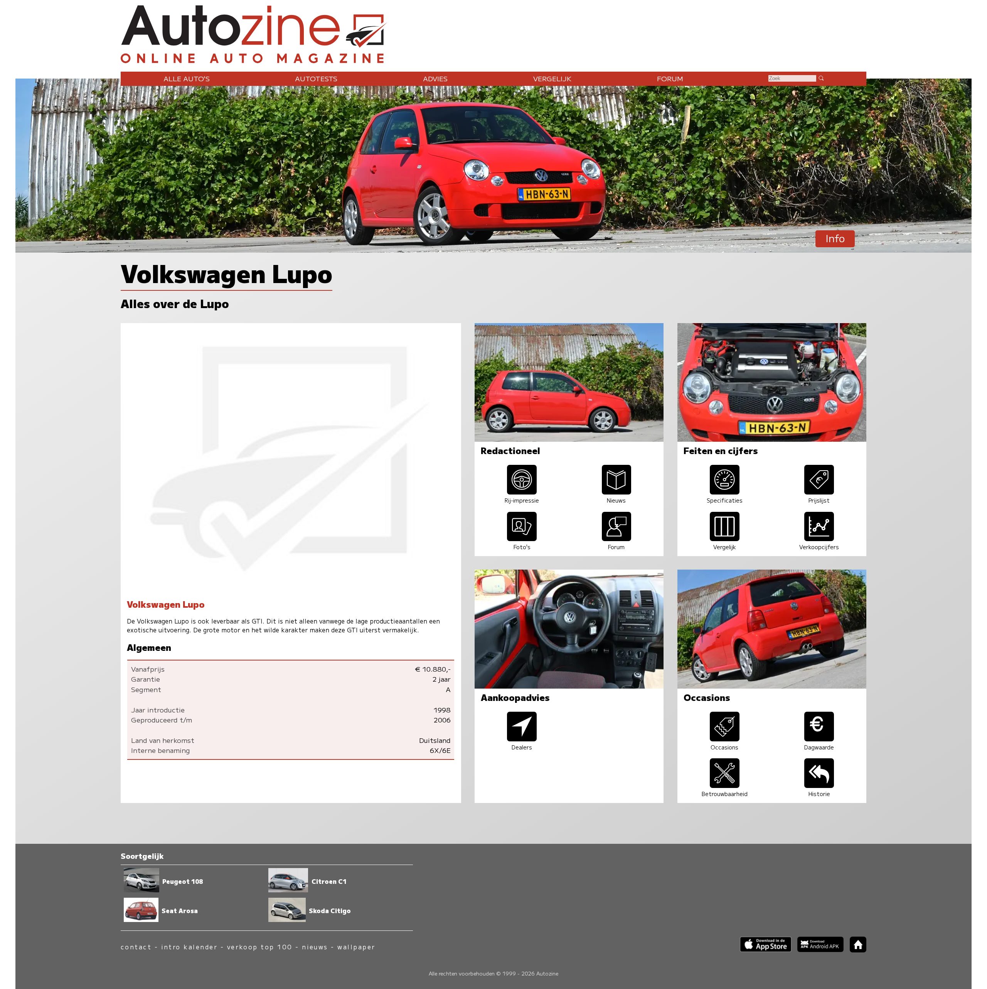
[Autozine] (493, 32)
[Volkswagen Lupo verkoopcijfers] (819, 538)
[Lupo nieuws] (616, 491)
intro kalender (189, 946)
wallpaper (356, 946)
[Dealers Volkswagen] (522, 738)
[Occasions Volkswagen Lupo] (724, 738)
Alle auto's (186, 78)
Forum (670, 78)
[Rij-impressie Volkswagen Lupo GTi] (522, 491)
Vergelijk (552, 78)
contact (136, 946)
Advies (435, 78)
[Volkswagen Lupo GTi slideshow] (522, 538)
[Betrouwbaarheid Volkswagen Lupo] (724, 785)
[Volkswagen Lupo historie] (819, 785)
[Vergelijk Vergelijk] (724, 538)
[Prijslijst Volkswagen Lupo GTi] (819, 491)
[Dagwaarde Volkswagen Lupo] (819, 738)
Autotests (316, 78)
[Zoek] (821, 77)
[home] (855, 949)
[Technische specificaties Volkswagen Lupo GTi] (724, 491)
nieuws (315, 946)
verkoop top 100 (260, 946)
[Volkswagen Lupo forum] (616, 538)
